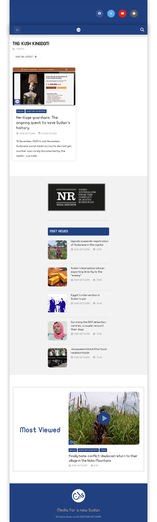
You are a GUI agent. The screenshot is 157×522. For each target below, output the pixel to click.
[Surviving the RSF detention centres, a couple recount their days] (57, 330)
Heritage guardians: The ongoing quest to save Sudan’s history (43, 123)
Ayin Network (27, 133)
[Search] (142, 30)
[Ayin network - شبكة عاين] (78, 30)
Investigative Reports (36, 111)
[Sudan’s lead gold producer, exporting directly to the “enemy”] (57, 276)
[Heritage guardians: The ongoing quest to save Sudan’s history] (44, 86)
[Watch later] (134, 13)
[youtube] (122, 13)
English (20, 111)
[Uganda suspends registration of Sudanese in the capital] (57, 249)
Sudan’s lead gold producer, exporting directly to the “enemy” (88, 272)
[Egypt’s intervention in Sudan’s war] (57, 303)
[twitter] (111, 13)
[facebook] (99, 13)
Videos (103, 450)
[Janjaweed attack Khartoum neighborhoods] (57, 357)
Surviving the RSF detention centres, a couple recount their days (88, 326)
